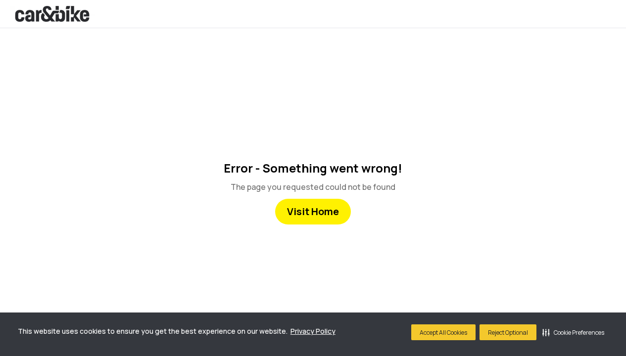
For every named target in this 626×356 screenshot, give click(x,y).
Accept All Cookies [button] (443, 332)
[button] (573, 332)
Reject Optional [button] (508, 332)
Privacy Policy (313, 331)
